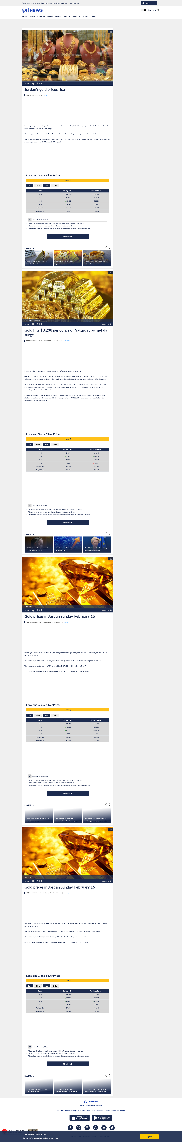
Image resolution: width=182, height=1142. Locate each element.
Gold (29, 186)
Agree (149, 1136)
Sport (74, 16)
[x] (78, 1127)
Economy (47, 95)
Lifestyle (66, 16)
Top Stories (83, 16)
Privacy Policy (53, 1138)
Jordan (32, 16)
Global (55, 186)
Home (24, 16)
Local (46, 186)
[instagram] (87, 1127)
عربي (154, 10)
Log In (147, 3)
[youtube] (104, 1127)
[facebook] (70, 1127)
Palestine (41, 16)
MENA (50, 16)
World (58, 16)
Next (106, 247)
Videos (93, 16)
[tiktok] (112, 1127)
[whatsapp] (95, 1127)
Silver (38, 186)
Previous (109, 247)
